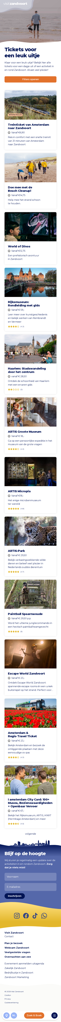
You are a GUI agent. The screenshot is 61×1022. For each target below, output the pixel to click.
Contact (9, 936)
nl (14, 1015)
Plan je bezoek (14, 943)
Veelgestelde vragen (17, 952)
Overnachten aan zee (18, 956)
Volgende (30, 834)
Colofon (8, 995)
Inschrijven (14, 896)
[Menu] (54, 1015)
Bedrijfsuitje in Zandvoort (19, 972)
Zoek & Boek (34, 1015)
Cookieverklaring (11, 1002)
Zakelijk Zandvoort (15, 968)
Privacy (8, 999)
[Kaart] (6, 1015)
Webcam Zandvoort (17, 947)
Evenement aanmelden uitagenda (24, 963)
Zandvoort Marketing (17, 977)
